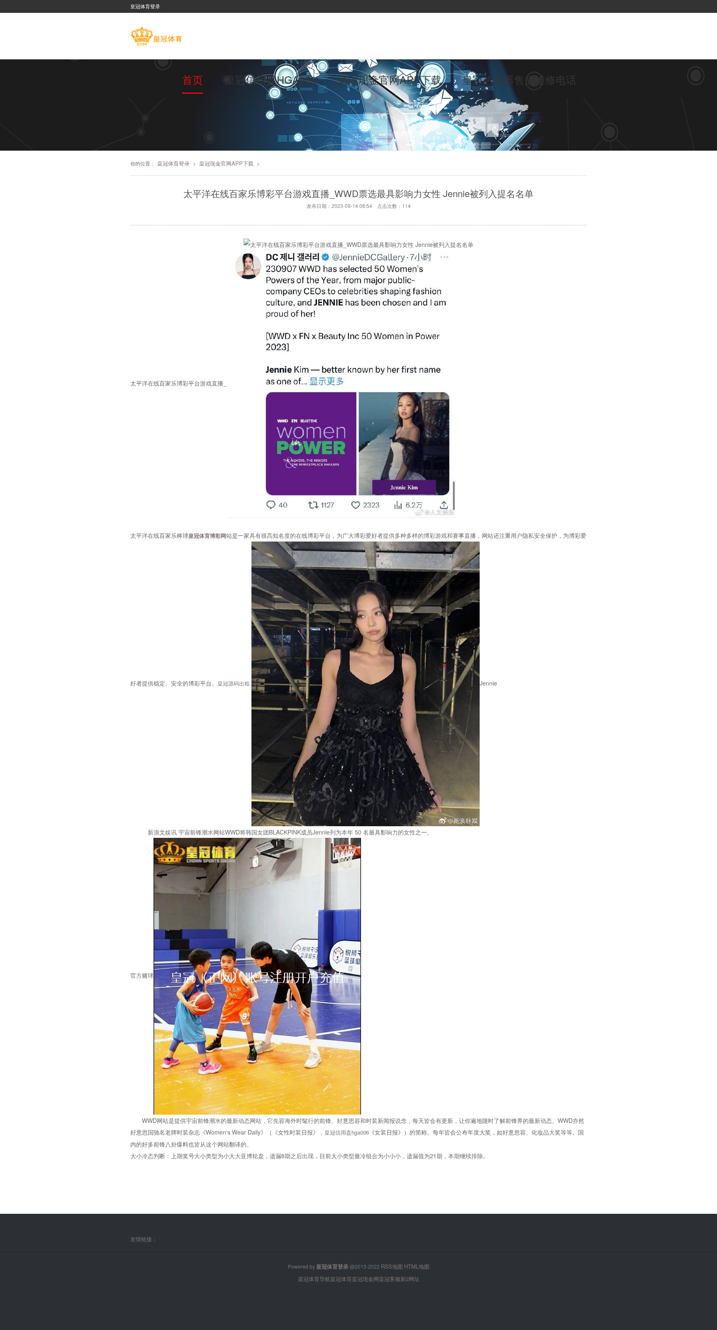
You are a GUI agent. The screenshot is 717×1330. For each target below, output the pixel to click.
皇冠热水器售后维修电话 (519, 79)
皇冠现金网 (365, 1279)
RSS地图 (392, 1266)
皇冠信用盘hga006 (271, 79)
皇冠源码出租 (233, 683)
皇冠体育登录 (173, 163)
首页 (192, 79)
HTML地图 (416, 1266)
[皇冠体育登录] (156, 37)
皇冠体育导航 (314, 1279)
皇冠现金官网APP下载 (389, 79)
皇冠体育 (341, 1279)
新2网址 (409, 1279)
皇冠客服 (389, 1279)
